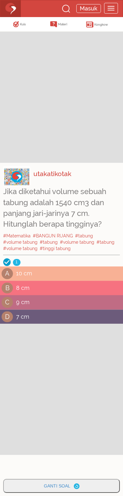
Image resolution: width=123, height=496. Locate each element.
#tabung (84, 235)
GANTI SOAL (59, 485)
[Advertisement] (61, 96)
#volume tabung (20, 242)
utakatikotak (52, 174)
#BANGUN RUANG (53, 235)
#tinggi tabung (55, 248)
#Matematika (17, 235)
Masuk (88, 8)
